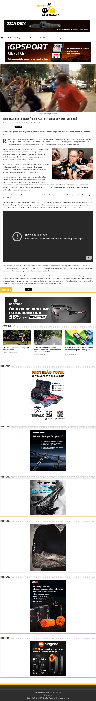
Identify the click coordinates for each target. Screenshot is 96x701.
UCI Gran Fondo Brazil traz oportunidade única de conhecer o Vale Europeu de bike (47, 350)
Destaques (11, 38)
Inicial (4, 38)
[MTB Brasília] (48, 9)
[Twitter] (47, 695)
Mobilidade (34, 123)
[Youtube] (49, 695)
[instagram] (51, 695)
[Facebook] (44, 695)
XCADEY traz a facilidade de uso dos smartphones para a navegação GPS (79, 350)
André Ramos (56, 692)
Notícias (41, 123)
